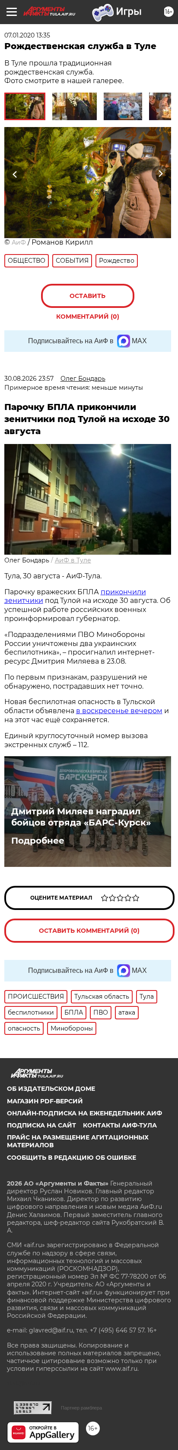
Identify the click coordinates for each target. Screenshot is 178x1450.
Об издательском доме (51, 1089)
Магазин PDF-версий (45, 1101)
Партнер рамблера (81, 1407)
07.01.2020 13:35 (27, 35)
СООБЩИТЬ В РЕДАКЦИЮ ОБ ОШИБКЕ (71, 1157)
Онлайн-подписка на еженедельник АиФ (84, 1113)
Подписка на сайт (41, 1125)
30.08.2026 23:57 (29, 378)
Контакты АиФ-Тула (120, 1125)
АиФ (19, 242)
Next (160, 174)
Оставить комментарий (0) (87, 300)
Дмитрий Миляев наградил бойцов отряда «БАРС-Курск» (81, 817)
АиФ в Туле (73, 560)
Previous (13, 174)
